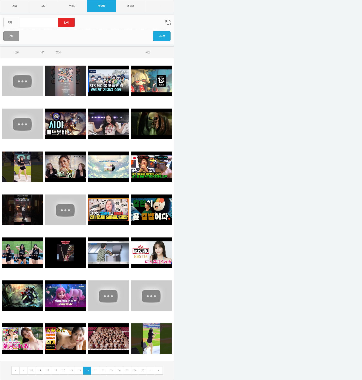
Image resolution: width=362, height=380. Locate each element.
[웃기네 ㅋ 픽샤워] (151, 209)
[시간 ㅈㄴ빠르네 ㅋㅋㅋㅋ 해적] (108, 80)
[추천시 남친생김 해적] (151, 123)
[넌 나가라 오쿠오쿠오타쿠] (108, 209)
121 (95, 370)
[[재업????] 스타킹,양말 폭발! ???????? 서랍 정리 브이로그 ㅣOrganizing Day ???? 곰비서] (151, 295)
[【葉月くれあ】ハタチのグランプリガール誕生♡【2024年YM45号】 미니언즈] (22, 338)
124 (118, 370)
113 (31, 370)
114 (39, 370)
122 (103, 370)
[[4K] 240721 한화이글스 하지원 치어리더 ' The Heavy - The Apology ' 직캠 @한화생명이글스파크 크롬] (22, 252)
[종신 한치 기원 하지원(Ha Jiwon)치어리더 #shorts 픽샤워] (22, 166)
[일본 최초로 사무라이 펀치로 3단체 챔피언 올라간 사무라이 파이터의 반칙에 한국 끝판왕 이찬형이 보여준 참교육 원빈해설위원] (151, 166)
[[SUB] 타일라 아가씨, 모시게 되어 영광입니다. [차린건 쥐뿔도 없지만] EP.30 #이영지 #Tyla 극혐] (65, 166)
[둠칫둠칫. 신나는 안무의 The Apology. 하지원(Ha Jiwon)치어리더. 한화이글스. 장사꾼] (151, 338)
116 (55, 370)
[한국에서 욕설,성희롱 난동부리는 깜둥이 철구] (108, 295)
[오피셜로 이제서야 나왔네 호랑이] (108, 166)
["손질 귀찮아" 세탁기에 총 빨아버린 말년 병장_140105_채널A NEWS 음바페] (108, 252)
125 (126, 370)
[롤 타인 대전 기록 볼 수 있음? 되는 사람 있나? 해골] (22, 295)
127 (142, 370)
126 (134, 370)
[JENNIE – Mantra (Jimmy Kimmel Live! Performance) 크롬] (108, 123)
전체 (11, 36)
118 (71, 370)
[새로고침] (168, 22)
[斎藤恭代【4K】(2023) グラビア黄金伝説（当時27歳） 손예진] (65, 338)
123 (110, 370)
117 (63, 370)
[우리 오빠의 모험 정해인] (65, 80)
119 (79, 370)
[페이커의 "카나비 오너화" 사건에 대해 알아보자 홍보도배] (22, 123)
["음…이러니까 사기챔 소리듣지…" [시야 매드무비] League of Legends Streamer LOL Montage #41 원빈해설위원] (65, 123)
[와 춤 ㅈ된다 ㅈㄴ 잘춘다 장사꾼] (22, 209)
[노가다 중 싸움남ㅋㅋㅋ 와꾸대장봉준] (22, 80)
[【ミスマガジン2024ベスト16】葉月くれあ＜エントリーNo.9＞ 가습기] (151, 252)
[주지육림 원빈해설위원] (108, 338)
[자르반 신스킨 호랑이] (65, 252)
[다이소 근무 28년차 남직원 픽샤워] (65, 209)
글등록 (162, 36)
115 (47, 370)
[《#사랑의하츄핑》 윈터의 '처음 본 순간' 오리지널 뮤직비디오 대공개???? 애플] (65, 295)
